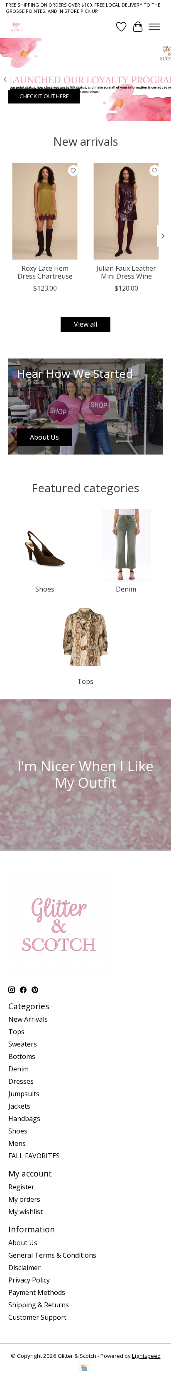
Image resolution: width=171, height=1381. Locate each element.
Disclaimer (24, 1267)
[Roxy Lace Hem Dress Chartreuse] (44, 211)
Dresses (21, 1081)
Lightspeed (146, 1355)
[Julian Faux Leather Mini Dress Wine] (126, 211)
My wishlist (25, 1211)
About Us (22, 1242)
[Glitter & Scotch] (16, 26)
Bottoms (21, 1056)
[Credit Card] (84, 1368)
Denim (126, 589)
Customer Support (37, 1317)
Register (21, 1186)
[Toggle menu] (154, 27)
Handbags (24, 1118)
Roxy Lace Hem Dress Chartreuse (45, 272)
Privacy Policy (29, 1280)
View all (85, 324)
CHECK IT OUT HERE (44, 96)
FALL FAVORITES (34, 1155)
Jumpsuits (23, 1093)
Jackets (19, 1106)
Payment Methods (36, 1292)
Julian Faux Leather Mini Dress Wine (126, 272)
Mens (17, 1143)
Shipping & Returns (38, 1304)
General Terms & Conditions (52, 1255)
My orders (24, 1199)
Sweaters (22, 1044)
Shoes (44, 589)
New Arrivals (28, 1019)
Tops (85, 681)
